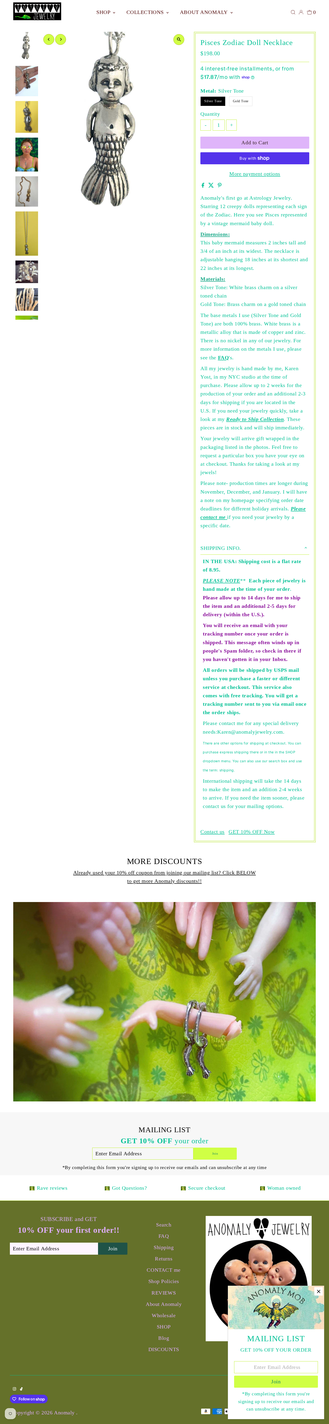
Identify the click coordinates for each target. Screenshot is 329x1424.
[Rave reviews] (32, 1187)
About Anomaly (204, 12)
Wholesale (164, 1315)
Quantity (210, 114)
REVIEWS (163, 1293)
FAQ (223, 358)
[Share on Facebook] (204, 186)
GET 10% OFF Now (252, 831)
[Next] (60, 39)
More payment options (254, 174)
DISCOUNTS (163, 1349)
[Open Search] (293, 12)
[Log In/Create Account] (301, 12)
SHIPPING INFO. (220, 548)
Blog (163, 1338)
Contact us (212, 831)
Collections (145, 12)
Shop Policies (163, 1281)
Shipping (164, 1247)
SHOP (104, 12)
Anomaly (65, 1413)
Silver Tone (213, 101)
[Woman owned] (262, 1187)
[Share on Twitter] (212, 186)
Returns (163, 1259)
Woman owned (284, 1188)
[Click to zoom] (178, 39)
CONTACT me (164, 1270)
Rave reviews (52, 1188)
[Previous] (48, 39)
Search (163, 1225)
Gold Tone (241, 101)
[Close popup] (318, 1291)
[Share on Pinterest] (220, 186)
